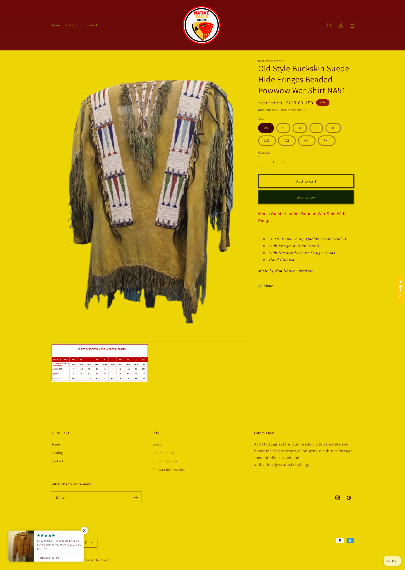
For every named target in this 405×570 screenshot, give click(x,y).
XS (266, 128)
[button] (329, 25)
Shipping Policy (165, 461)
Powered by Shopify (97, 560)
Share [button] (268, 285)
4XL (307, 140)
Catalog (57, 452)
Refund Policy (163, 452)
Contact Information (169, 469)
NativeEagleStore (72, 560)
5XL (327, 140)
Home (55, 444)
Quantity (264, 152)
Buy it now (306, 197)
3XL (287, 140)
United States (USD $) (71, 542)
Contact (57, 461)
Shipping (264, 110)
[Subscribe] (136, 497)
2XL (267, 140)
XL (333, 128)
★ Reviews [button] (400, 289)
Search (158, 444)
